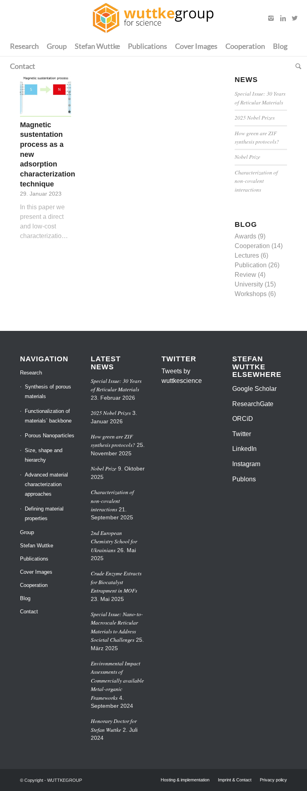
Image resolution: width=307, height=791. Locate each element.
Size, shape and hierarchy (43, 455)
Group (27, 532)
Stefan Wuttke (36, 546)
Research (31, 373)
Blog (25, 598)
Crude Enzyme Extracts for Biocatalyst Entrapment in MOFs (116, 581)
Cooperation (252, 245)
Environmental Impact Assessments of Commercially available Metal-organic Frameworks (117, 680)
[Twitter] (295, 18)
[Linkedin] (283, 18)
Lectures (247, 255)
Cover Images (36, 572)
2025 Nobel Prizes (255, 117)
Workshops (251, 293)
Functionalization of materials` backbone (48, 416)
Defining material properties (44, 513)
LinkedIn (244, 448)
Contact (29, 612)
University (249, 284)
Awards (245, 236)
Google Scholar (254, 388)
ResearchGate (252, 404)
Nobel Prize (247, 156)
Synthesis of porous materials (48, 391)
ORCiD (242, 418)
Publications (34, 559)
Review (245, 274)
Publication (251, 265)
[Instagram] (271, 18)
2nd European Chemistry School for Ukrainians (114, 541)
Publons (244, 479)
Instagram (246, 464)
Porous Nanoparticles (49, 436)
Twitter (241, 434)
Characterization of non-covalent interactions (256, 180)
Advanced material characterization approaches (46, 484)
